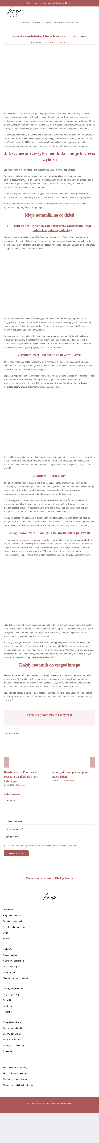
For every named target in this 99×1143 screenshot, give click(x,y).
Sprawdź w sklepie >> (64, 3)
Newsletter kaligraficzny (15, 957)
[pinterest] (52, 1139)
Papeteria (8, 1081)
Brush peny (8, 1036)
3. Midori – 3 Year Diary (49, 490)
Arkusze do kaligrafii (13, 1069)
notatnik (38, 241)
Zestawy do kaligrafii (13, 1058)
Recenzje (53, 42)
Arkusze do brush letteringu (17, 1109)
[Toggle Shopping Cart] (78, 14)
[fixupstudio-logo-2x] (49, 924)
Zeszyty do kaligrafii (13, 1064)
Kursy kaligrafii (10, 1002)
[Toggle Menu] (93, 14)
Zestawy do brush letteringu (17, 1097)
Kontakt (7, 968)
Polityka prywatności (13, 951)
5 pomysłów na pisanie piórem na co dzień (73, 782)
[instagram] (42, 1139)
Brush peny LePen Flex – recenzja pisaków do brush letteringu (25, 782)
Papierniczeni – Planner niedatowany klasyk (51, 369)
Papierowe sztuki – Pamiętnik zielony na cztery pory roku (51, 551)
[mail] (57, 1139)
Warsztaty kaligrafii (12, 996)
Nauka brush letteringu (14, 990)
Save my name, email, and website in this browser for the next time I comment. (46, 875)
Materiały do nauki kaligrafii (17, 1008)
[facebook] (47, 1139)
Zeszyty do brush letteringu (17, 1103)
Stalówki (7, 1030)
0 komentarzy (64, 42)
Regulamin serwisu (12, 945)
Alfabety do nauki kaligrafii (16, 1075)
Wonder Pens (43, 501)
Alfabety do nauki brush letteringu (20, 1115)
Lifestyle (46, 42)
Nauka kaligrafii (11, 985)
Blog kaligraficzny (12, 1024)
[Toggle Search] (85, 14)
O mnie (6, 963)
